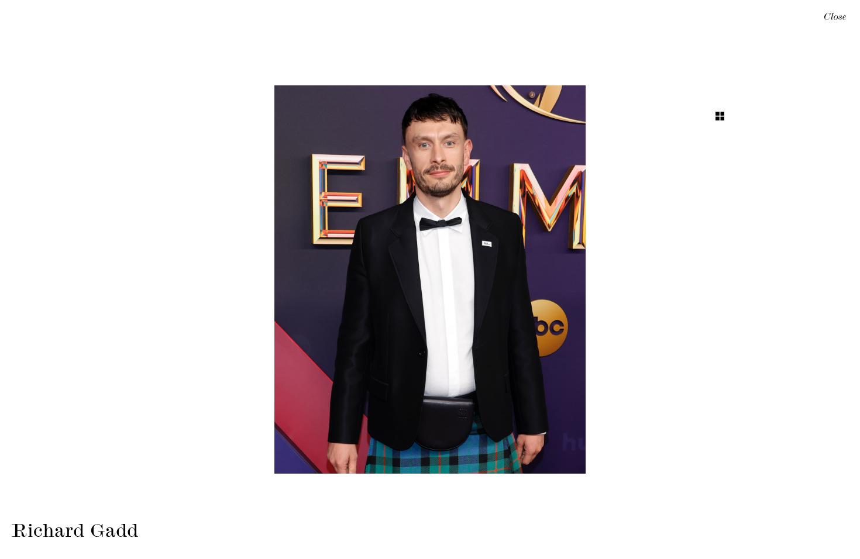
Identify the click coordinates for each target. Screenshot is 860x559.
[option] (430, 279)
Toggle (719, 116)
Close (835, 18)
